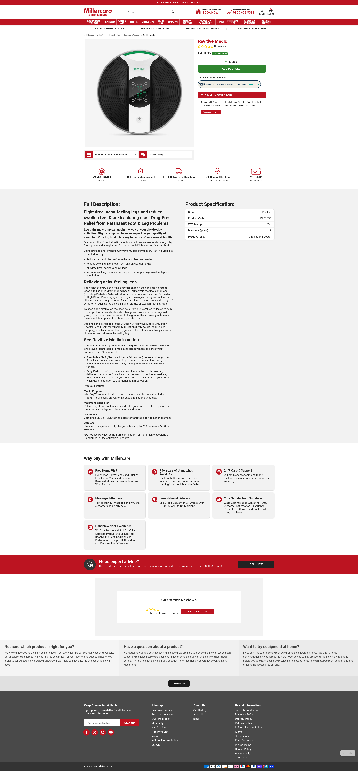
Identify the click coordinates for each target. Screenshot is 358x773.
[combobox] (151, 12)
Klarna (238, 731)
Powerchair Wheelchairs (205, 22)
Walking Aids (122, 22)
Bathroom (110, 22)
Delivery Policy (243, 718)
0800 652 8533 (213, 566)
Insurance (157, 736)
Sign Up (129, 722)
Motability (157, 723)
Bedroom (134, 22)
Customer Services (162, 710)
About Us (198, 714)
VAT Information (160, 718)
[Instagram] (103, 732)
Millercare (94, 766)
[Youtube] (111, 732)
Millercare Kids (232, 22)
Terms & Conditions (246, 710)
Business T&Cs (244, 714)
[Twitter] (94, 732)
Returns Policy (243, 723)
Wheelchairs (148, 22)
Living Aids (161, 22)
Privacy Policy (243, 744)
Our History (200, 710)
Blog (196, 718)
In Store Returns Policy (164, 740)
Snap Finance (243, 736)
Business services (162, 714)
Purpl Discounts (244, 740)
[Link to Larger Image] (139, 93)
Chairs (220, 22)
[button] (271, 11)
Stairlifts (173, 22)
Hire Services (159, 727)
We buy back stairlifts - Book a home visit (179, 3)
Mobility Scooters (187, 22)
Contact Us (179, 683)
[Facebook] (86, 732)
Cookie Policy (243, 749)
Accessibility (242, 753)
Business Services (266, 22)
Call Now (256, 564)
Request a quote (209, 112)
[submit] (173, 12)
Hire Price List (159, 731)
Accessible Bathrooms (249, 22)
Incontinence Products (93, 22)
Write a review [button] (197, 611)
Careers (155, 744)
